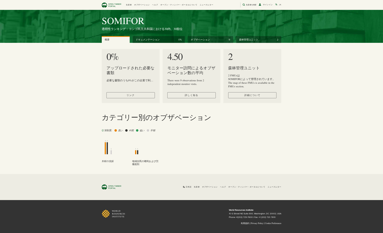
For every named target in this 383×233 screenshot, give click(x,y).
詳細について (252, 95)
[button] (129, 5)
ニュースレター (206, 5)
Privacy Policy (257, 223)
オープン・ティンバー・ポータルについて (178, 5)
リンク (131, 95)
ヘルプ (155, 5)
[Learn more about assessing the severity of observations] (103, 130)
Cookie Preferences (273, 223)
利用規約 (245, 223)
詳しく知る (191, 95)
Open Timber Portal (111, 5)
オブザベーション (142, 5)
